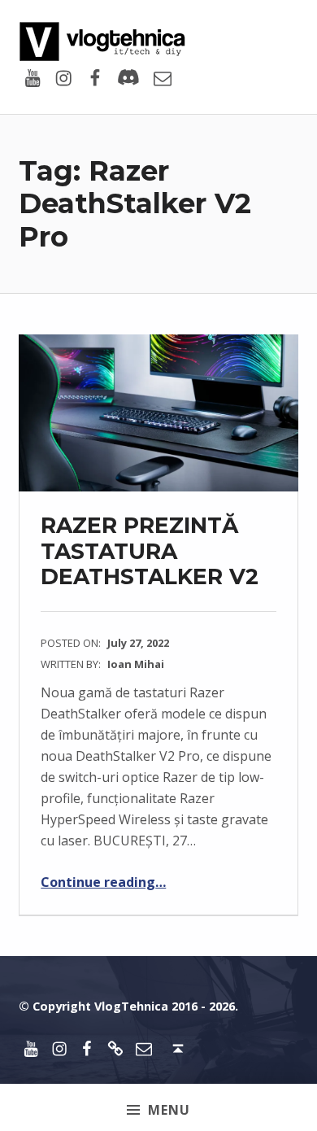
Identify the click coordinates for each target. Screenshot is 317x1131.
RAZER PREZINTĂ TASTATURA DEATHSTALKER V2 (149, 551)
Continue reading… (103, 882)
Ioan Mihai (135, 664)
